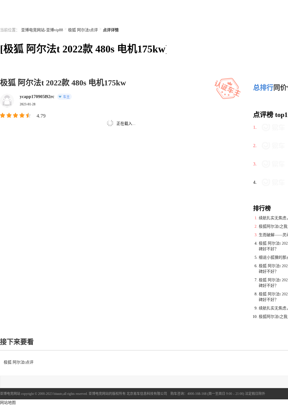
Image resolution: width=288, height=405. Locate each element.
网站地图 (8, 402)
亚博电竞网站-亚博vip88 (42, 30)
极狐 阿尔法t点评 (83, 30)
